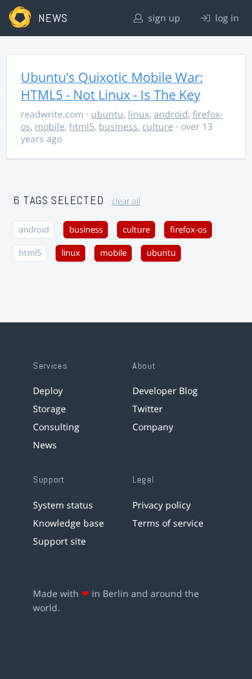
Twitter (147, 408)
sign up (162, 18)
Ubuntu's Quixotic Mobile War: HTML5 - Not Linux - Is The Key (112, 85)
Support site (59, 541)
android (171, 114)
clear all (126, 201)
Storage (49, 408)
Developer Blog (165, 390)
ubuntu (107, 114)
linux (138, 114)
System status (63, 505)
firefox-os (188, 229)
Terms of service (168, 523)
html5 (81, 126)
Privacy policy (161, 505)
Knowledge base (68, 523)
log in (226, 18)
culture (157, 126)
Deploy (48, 390)
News (45, 445)
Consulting (56, 427)
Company (152, 427)
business (118, 126)
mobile (50, 126)
